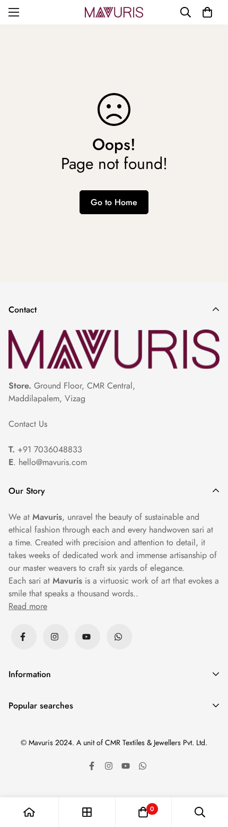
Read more (27, 606)
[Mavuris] (114, 12)
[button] (207, 12)
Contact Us (27, 424)
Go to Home (114, 202)
